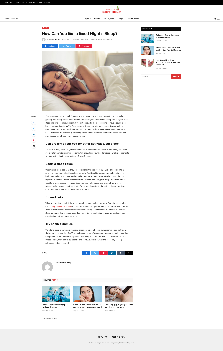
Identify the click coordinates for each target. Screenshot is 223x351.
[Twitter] (33, 128)
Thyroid (87, 19)
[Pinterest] (33, 140)
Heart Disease (133, 19)
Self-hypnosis (109, 19)
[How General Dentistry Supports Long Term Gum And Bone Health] (147, 63)
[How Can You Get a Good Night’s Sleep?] (87, 81)
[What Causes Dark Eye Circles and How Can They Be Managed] (87, 294)
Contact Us (103, 337)
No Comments (97, 39)
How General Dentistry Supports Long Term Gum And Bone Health (168, 62)
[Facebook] (33, 122)
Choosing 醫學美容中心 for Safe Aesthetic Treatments (119, 306)
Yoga (121, 19)
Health (97, 19)
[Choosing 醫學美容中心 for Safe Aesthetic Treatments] (119, 294)
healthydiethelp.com (126, 343)
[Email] (33, 146)
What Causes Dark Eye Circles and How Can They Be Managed (38, 2)
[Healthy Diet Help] (111, 10)
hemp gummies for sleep (60, 206)
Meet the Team (118, 337)
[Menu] (218, 18)
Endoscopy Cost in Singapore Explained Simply (55, 306)
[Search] (215, 18)
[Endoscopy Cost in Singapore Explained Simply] (56, 294)
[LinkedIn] (33, 134)
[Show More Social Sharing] (94, 46)
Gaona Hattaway (54, 39)
